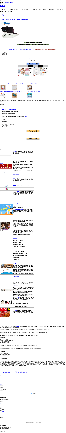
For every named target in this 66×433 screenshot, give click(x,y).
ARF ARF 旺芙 (15, 159)
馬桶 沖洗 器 (28, 91)
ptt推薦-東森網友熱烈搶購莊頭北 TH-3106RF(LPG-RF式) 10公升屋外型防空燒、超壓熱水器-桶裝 (15, 372)
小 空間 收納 (20, 209)
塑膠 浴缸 (1, 163)
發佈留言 (2, 390)
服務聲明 (40, 422)
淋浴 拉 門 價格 (31, 58)
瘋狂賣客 (14, 185)
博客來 (14, 178)
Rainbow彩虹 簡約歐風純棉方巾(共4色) (17, 91)
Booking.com (16, 263)
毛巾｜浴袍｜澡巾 (16, 49)
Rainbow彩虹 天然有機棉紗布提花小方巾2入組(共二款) (19, 83)
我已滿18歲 (2, 431)
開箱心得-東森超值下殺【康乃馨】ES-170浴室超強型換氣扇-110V (15, 19)
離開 (4, 431)
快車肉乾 (15, 310)
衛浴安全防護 (26, 49)
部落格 (3, 15)
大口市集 (17, 297)
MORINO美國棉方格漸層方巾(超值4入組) (6, 91)
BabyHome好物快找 (16, 191)
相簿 (2, 14)
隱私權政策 (37, 422)
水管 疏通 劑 (17, 326)
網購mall (2, 6)
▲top (1, 384)
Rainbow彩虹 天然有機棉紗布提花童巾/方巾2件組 (33, 83)
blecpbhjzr (1, 376)
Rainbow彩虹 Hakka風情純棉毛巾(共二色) (5, 83)
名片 (2, 16)
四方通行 (15, 238)
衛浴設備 (30, 49)
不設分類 (3, 411)
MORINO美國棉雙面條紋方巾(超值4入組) (36, 91)
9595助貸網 (15, 203)
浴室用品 (10, 49)
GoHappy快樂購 (16, 174)
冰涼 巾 (26, 116)
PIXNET (27, 422)
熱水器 (34, 49)
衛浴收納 (21, 49)
